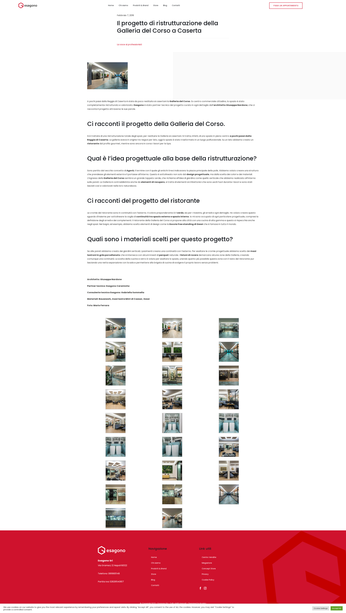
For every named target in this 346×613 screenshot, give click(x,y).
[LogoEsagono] (28, 3)
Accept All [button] (336, 608)
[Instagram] (205, 588)
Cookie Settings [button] (321, 608)
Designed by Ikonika (197, 603)
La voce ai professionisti (129, 44)
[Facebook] (200, 588)
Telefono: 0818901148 (109, 573)
